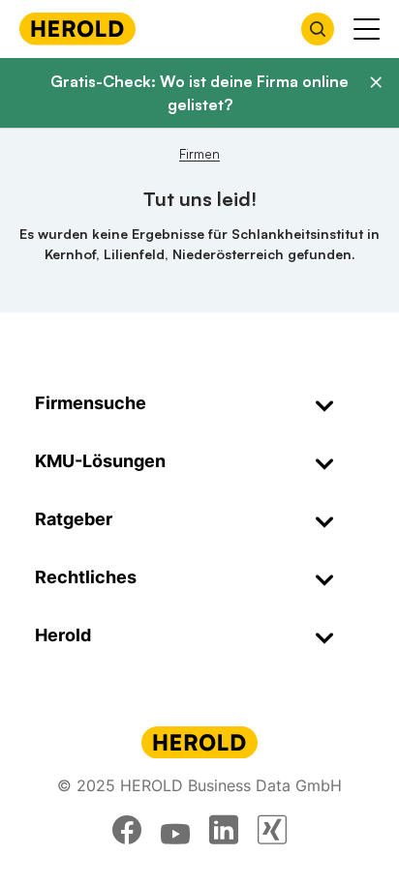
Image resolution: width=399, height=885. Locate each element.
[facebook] (126, 829)
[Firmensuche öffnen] (317, 29)
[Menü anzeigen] (366, 29)
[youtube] (175, 829)
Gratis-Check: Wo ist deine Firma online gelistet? (199, 93)
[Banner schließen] (375, 82)
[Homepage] (77, 28)
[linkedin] (223, 829)
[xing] (272, 829)
